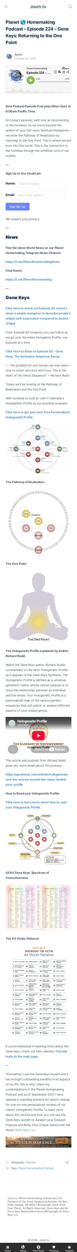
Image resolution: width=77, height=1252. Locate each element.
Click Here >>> (25, 1130)
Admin (18, 54)
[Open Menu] (6, 6)
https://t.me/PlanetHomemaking (29, 279)
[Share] (67, 1163)
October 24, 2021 (25, 58)
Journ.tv (38, 6)
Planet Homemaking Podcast (36, 1168)
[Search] (70, 6)
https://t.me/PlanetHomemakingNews (33, 262)
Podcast (31, 1162)
